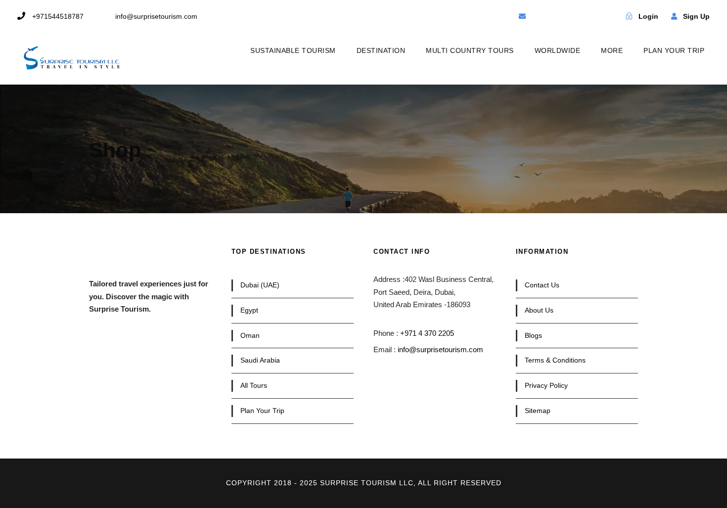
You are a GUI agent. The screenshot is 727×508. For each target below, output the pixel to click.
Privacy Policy (546, 385)
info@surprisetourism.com (440, 349)
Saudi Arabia (260, 360)
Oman (250, 335)
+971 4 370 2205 (427, 333)
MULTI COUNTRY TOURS (470, 50)
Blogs (533, 335)
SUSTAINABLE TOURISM (293, 50)
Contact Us (542, 285)
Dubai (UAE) (259, 285)
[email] (522, 16)
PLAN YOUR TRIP (673, 50)
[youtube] (574, 16)
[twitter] (556, 16)
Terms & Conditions (555, 360)
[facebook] (539, 16)
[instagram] (591, 16)
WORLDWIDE (558, 50)
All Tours (253, 385)
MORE (612, 50)
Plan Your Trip (262, 411)
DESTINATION (381, 50)
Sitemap (537, 411)
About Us (539, 310)
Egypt (249, 310)
